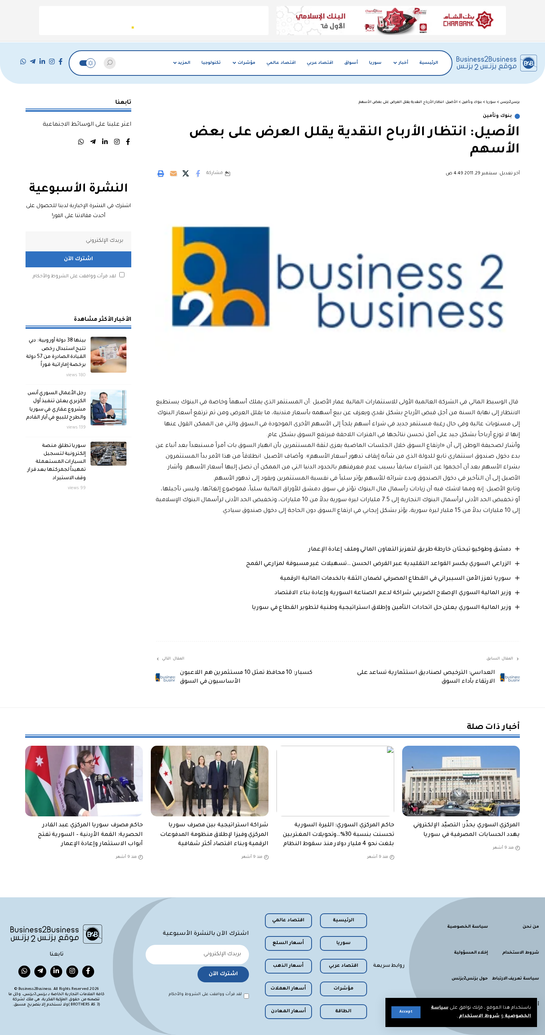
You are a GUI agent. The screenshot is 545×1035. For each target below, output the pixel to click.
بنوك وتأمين (497, 116)
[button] (406, 1012)
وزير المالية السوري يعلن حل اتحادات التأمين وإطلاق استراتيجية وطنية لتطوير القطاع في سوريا (381, 608)
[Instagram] (52, 61)
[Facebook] (61, 61)
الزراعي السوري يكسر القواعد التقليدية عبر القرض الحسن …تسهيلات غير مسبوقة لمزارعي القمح (378, 564)
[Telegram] (33, 61)
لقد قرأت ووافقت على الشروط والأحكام (74, 276)
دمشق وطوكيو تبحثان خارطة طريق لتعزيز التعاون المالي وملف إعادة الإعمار (409, 550)
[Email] (173, 173)
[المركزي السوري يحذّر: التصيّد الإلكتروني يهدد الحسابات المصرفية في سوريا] (461, 781)
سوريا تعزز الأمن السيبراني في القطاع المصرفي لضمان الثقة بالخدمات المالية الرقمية (395, 579)
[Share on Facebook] (197, 173)
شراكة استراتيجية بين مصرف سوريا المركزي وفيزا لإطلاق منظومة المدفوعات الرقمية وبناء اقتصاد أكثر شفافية (214, 834)
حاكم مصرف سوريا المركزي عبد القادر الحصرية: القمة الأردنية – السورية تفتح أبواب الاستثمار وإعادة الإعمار (90, 834)
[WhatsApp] (23, 61)
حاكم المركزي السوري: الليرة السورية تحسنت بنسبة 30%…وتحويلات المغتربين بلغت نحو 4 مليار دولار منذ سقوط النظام (339, 834)
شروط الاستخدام (479, 1016)
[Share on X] (185, 173)
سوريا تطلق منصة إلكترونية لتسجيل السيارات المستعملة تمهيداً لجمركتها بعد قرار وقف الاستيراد (56, 462)
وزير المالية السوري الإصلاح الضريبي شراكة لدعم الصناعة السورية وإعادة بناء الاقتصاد (392, 593)
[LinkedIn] (42, 61)
